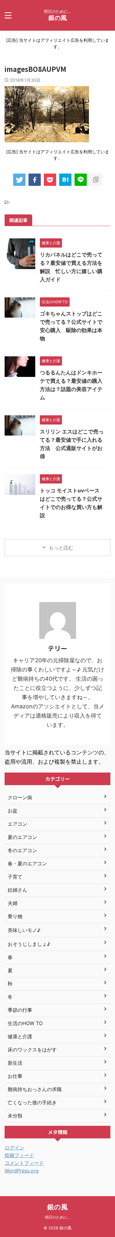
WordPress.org (22, 1171)
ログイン (14, 1148)
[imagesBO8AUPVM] (65, 180)
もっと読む (61, 548)
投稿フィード (19, 1155)
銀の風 (57, 18)
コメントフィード (24, 1163)
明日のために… (57, 1217)
